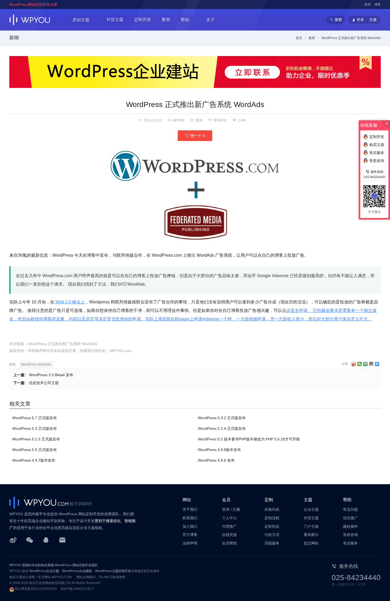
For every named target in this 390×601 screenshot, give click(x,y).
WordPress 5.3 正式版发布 (34, 428)
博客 (377, 4)
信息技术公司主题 (44, 383)
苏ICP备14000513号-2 (77, 589)
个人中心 (229, 518)
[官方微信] (29, 540)
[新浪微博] (13, 540)
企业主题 (311, 509)
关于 (210, 20)
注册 (236, 509)
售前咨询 (350, 535)
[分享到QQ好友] (371, 364)
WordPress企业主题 (44, 571)
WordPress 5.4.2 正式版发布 (222, 418)
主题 (308, 499)
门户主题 (311, 526)
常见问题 (350, 509)
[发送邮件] (62, 540)
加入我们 (190, 526)
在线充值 (229, 535)
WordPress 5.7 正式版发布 (34, 418)
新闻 (14, 37)
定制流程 (272, 518)
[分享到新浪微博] (354, 364)
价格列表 (272, 509)
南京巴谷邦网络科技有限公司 (50, 583)
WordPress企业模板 (77, 571)
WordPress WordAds (36, 364)
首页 (299, 38)
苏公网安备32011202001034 (36, 589)
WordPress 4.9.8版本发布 (219, 450)
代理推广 (229, 526)
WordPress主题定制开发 (113, 571)
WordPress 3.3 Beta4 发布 (51, 375)
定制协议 (272, 526)
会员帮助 (229, 543)
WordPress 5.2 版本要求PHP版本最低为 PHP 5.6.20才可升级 (249, 439)
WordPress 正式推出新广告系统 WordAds (195, 104)
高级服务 (272, 543)
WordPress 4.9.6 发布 (216, 460)
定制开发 (142, 19)
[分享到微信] (359, 364)
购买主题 (376, 145)
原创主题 (80, 20)
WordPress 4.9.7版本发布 (33, 460)
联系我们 (190, 518)
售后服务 (350, 543)
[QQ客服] (46, 540)
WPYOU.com (121, 351)
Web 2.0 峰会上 (69, 302)
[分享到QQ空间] (365, 364)
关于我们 (190, 509)
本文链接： (18, 344)
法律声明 (190, 543)
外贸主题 (114, 19)
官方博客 (190, 535)
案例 (166, 19)
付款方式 (272, 535)
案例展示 (311, 535)
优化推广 (350, 518)
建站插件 (350, 526)
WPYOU (15, 565)
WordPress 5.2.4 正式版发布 (222, 428)
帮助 (185, 20)
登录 (225, 509)
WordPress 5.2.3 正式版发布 (36, 439)
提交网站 (311, 543)
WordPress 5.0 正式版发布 (34, 450)
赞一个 (197, 136)
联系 (368, 4)
